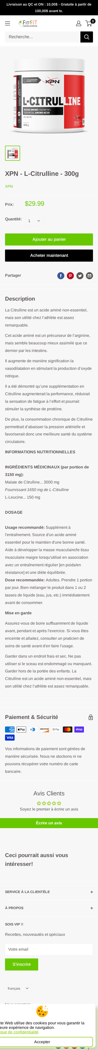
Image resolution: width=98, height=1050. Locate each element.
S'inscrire (22, 964)
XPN (9, 186)
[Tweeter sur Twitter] (79, 275)
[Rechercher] (86, 37)
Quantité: (13, 219)
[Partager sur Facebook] (60, 275)
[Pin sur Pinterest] (70, 275)
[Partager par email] (89, 275)
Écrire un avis (49, 823)
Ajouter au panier (49, 239)
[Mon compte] (78, 23)
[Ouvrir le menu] (7, 23)
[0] (89, 23)
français (14, 988)
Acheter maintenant (49, 255)
